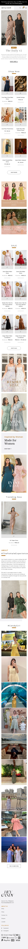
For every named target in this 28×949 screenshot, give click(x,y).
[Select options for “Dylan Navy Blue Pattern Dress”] (21, 124)
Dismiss (20, 3)
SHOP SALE (14, 348)
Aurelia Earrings (21, 97)
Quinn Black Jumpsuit (20, 160)
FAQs (2, 912)
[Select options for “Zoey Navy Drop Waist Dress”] (7, 93)
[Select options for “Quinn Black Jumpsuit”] (21, 156)
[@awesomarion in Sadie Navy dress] (14, 746)
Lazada (3, 921)
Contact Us (4, 915)
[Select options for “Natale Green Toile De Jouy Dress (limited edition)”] (21, 298)
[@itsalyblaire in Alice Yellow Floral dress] (14, 669)
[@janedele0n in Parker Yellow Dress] (14, 695)
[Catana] (14, 373)
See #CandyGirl (14, 866)
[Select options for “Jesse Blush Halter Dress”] (7, 267)
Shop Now (7, 448)
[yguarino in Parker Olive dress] (14, 772)
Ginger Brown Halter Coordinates (20, 336)
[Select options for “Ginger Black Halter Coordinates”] (7, 331)
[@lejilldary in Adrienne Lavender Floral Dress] (14, 798)
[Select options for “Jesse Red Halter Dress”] (21, 267)
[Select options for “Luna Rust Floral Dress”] (7, 124)
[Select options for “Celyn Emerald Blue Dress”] (7, 156)
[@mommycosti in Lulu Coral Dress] (14, 824)
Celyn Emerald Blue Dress (7, 161)
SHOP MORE (14, 172)
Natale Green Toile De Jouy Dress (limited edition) (20, 304)
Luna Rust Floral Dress (7, 128)
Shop (2, 908)
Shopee (3, 918)
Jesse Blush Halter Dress (7, 272)
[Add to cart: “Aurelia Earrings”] (21, 93)
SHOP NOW (13, 61)
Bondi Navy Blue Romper (14, 540)
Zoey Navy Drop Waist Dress (7, 98)
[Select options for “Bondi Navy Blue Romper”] (14, 536)
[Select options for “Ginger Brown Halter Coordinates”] (21, 331)
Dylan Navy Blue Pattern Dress (20, 129)
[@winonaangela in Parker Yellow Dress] (14, 643)
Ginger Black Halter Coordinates (7, 336)
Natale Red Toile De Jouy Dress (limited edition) (7, 304)
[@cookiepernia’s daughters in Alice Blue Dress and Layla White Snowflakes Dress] (14, 849)
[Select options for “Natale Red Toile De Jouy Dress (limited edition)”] (7, 298)
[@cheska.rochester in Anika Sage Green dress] (14, 721)
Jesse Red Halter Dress (20, 272)
